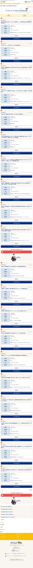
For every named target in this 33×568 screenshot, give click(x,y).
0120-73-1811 (28, 2)
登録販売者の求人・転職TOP (3, 3)
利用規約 (18, 536)
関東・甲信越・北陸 (9, 3)
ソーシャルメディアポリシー (3, 536)
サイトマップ (18, 538)
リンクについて (2, 538)
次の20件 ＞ (31, 489)
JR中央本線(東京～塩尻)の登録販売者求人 (16, 3)
